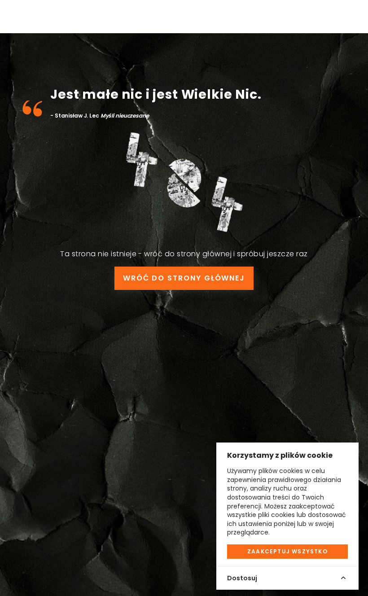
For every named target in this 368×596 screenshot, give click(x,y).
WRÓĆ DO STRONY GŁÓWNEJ (184, 278)
